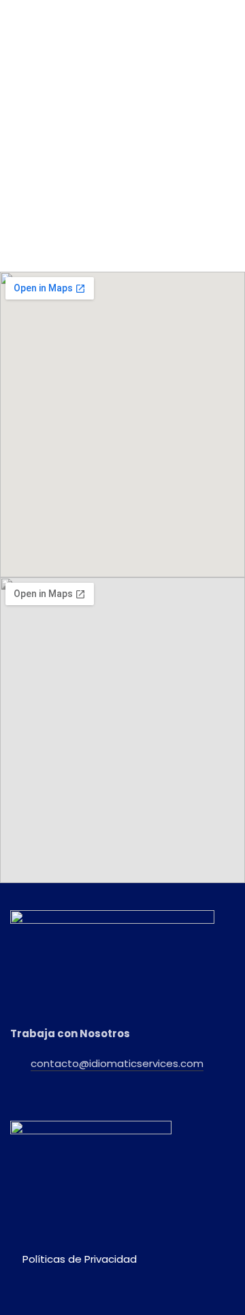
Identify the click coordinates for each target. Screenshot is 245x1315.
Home (33, 188)
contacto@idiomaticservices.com (117, 1063)
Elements (72, 188)
